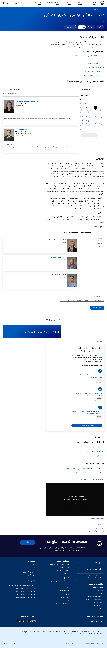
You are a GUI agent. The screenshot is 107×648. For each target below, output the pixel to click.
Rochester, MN (87, 99)
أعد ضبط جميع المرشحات (89, 135)
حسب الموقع (84, 95)
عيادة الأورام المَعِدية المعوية (94, 72)
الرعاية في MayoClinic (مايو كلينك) (70, 26)
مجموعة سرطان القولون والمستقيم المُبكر (89, 76)
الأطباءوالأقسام (82, 26)
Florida (100, 241)
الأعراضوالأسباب (100, 26)
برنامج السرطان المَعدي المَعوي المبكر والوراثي (88, 56)
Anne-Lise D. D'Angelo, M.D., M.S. (26, 101)
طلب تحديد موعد (97, 308)
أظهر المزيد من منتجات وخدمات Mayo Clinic (90, 473)
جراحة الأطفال (99, 60)
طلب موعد (99, 21)
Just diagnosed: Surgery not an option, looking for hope (89, 376)
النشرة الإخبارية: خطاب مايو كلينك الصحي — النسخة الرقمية (85, 469)
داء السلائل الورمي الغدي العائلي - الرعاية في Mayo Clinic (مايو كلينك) (82, 301)
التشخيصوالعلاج (91, 26)
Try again (75, 503)
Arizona (100, 238)
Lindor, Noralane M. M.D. (57, 240)
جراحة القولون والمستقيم (95, 64)
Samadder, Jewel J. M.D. (58, 257)
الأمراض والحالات (98, 9)
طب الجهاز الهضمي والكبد (95, 68)
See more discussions (87, 425)
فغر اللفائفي (100, 456)
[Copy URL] (65, 499)
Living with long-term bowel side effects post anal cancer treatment (87, 413)
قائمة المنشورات (95, 217)
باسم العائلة (84, 103)
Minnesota (99, 243)
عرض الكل (99, 246)
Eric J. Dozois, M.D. (21, 129)
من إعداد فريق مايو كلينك (96, 296)
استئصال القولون (98, 447)
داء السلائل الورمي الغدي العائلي (74, 16)
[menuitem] (100, 27)
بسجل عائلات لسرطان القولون (86, 169)
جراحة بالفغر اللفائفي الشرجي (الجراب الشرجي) (89, 451)
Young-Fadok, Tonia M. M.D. (56, 275)
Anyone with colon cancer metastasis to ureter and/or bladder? (89, 394)
